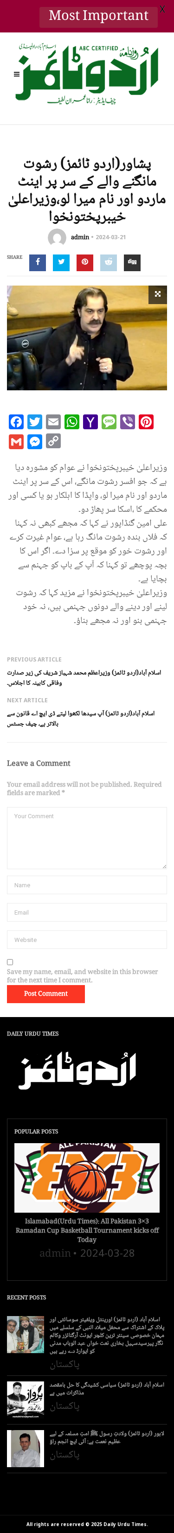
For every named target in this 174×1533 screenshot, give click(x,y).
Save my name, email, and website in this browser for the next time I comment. (82, 976)
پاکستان (65, 1365)
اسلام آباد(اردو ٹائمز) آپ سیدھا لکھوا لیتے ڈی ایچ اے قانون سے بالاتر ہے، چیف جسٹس (81, 719)
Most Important (98, 17)
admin (80, 238)
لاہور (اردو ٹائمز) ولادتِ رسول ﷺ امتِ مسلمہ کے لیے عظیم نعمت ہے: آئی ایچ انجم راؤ (107, 1438)
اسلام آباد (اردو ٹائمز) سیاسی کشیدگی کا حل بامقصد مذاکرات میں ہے (107, 1389)
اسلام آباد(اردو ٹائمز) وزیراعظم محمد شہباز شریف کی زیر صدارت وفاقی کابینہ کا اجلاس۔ (84, 678)
